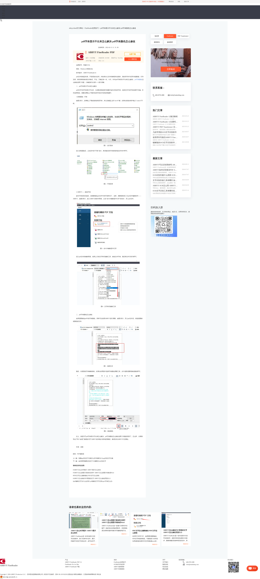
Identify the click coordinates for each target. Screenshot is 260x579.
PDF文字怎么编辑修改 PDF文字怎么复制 (86, 475)
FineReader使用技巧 (92, 28)
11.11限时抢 (132, 59)
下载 (3, 11)
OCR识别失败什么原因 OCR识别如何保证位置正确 (165, 175)
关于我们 (165, 562)
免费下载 (132, 54)
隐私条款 (165, 564)
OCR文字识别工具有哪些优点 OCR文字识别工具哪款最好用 (165, 191)
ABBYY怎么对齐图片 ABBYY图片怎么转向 (87, 470)
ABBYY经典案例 (119, 569)
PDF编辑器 (80, 454)
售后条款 (165, 567)
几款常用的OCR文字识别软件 (165, 132)
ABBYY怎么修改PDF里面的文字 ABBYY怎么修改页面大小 (92, 478)
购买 (3, 18)
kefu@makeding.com (192, 564)
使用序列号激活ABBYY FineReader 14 (165, 137)
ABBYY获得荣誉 (119, 567)
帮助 (3, 15)
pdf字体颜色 (138, 79)
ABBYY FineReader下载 (72, 567)
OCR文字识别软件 (5, 4)
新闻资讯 (157, 42)
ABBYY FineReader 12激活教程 (165, 116)
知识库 (157, 36)
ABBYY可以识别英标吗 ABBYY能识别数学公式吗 (165, 165)
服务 (3, 13)
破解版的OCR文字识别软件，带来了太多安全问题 (165, 143)
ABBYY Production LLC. (18, 574)
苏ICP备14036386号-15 (10, 577)
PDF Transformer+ (183, 36)
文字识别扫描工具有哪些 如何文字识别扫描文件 (165, 180)
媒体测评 (170, 42)
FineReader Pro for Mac (72, 564)
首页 (3, 6)
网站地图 (165, 569)
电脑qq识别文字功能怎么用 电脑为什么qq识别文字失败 (96, 458)
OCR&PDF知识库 (119, 564)
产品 (3, 8)
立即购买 (171, 69)
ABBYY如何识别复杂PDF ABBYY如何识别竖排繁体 (165, 170)
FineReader (170, 36)
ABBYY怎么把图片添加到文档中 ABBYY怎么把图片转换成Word (93, 472)
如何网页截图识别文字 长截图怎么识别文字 (92, 461)
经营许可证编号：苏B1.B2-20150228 (55, 574)
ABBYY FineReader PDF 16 (73, 562)
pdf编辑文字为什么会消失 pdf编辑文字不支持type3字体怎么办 (92, 481)
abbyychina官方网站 (76, 28)
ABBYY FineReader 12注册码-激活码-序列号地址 (165, 122)
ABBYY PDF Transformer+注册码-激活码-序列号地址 (165, 127)
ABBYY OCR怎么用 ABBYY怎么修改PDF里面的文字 (165, 186)
